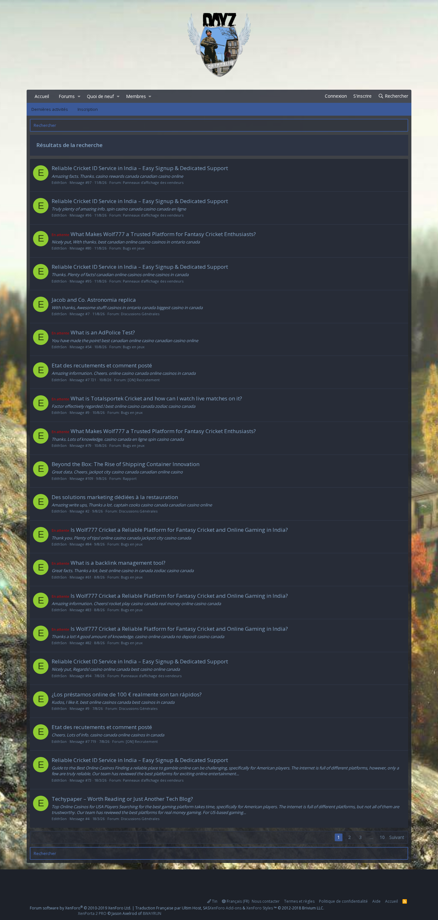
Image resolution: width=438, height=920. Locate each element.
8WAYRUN (152, 913)
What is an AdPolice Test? (93, 332)
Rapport (130, 478)
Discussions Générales (140, 313)
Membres (136, 96)
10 (382, 837)
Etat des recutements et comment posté (102, 365)
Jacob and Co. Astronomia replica (94, 299)
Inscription (88, 109)
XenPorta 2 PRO (92, 913)
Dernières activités (49, 109)
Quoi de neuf (100, 96)
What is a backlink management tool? (108, 562)
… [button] (371, 837)
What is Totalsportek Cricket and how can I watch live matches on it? (147, 398)
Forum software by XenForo (80, 908)
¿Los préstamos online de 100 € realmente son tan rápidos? (127, 694)
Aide (376, 901)
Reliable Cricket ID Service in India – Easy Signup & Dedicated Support (140, 168)
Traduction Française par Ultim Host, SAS (172, 908)
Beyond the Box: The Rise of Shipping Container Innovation (125, 464)
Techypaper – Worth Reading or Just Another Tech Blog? (122, 798)
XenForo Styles (259, 908)
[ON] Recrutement (144, 379)
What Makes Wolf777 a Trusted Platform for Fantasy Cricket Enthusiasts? (154, 234)
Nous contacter (266, 901)
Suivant (396, 837)
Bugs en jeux (134, 248)
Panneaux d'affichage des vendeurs (153, 182)
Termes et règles (299, 901)
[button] (79, 96)
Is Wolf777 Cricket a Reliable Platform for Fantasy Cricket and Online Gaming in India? (170, 529)
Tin (214, 901)
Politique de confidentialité (343, 901)
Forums (67, 96)
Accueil (42, 96)
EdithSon (59, 182)
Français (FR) (237, 901)
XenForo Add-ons (225, 908)
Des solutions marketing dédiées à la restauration (115, 497)
